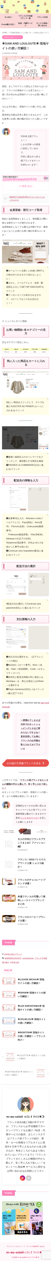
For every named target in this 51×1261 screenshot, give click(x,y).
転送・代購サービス (25, 24)
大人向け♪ (8, 17)
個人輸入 (5, 962)
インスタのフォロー (30, 817)
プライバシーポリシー (15, 1246)
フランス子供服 (41, 958)
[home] (28, 1178)
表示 (30, 185)
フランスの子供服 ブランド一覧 (26, 17)
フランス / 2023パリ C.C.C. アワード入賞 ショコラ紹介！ (32, 863)
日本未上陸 (14, 962)
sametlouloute (27, 958)
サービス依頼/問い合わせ (35, 1246)
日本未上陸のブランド (13, 954)
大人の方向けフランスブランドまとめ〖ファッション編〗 (31, 843)
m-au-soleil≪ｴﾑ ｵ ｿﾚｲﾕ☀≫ (25, 1252)
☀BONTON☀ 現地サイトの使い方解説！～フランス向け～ (31, 1036)
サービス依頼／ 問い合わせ (43, 24)
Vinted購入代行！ (8, 24)
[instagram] (22, 1178)
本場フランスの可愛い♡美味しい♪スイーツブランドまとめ (31, 900)
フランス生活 (42, 17)
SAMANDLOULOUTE (13, 958)
